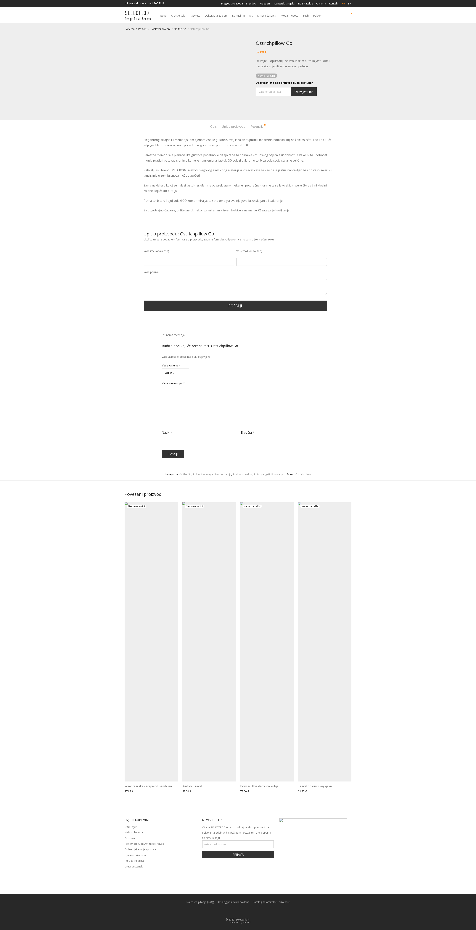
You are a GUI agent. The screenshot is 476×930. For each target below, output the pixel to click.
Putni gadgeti (262, 474)
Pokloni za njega (203, 474)
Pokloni (317, 15)
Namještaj (238, 15)
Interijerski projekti (284, 3)
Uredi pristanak (134, 866)
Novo (163, 15)
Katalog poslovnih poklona (233, 902)
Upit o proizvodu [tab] (233, 127)
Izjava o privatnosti (136, 855)
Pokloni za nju (222, 474)
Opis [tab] (213, 127)
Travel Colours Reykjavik (315, 786)
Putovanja (277, 474)
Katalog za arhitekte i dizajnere (271, 902)
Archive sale (178, 15)
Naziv (167, 432)
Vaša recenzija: (173, 383)
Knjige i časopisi (266, 15)
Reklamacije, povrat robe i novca (144, 844)
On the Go (180, 29)
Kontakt (333, 3)
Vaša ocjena (171, 365)
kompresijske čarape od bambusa (148, 786)
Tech (306, 15)
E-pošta (247, 432)
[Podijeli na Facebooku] (257, 107)
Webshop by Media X (240, 922)
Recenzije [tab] (258, 126)
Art (251, 15)
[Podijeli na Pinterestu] (267, 107)
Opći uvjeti (131, 827)
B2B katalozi (305, 3)
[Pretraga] (336, 15)
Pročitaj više (130, 791)
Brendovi (251, 3)
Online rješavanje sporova (140, 849)
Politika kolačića (134, 860)
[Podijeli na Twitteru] (262, 107)
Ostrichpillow (303, 474)
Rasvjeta (195, 15)
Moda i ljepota (289, 15)
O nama (321, 3)
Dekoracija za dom (216, 15)
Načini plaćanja (134, 832)
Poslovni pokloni (160, 29)
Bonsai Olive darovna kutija (259, 786)
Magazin (265, 3)
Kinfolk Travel (192, 786)
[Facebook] (235, 911)
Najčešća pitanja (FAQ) (200, 902)
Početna (130, 29)
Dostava (130, 838)
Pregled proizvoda (232, 3)
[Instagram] (241, 911)
